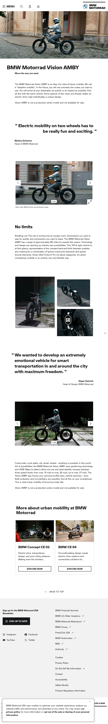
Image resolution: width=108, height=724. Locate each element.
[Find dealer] (29, 5)
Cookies (59, 657)
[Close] (90, 701)
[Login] (38, 5)
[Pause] (105, 333)
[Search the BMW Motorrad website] (21, 5)
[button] (9, 6)
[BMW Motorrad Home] (94, 6)
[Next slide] (89, 182)
